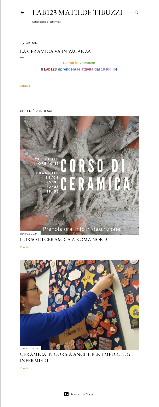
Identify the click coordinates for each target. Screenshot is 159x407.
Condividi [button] (25, 85)
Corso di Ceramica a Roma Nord (63, 239)
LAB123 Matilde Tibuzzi (77, 12)
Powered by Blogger (83, 394)
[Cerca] (136, 11)
